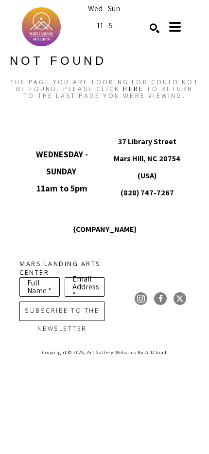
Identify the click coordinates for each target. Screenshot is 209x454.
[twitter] (180, 298)
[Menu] (175, 27)
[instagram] (141, 298)
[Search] (154, 28)
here (133, 88)
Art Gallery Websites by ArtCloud (127, 352)
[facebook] (160, 298)
